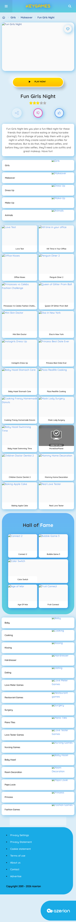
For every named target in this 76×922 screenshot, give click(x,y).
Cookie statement (20, 848)
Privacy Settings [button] (19, 835)
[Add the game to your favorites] (68, 29)
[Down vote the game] (38, 113)
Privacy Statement (21, 842)
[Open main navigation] (6, 6)
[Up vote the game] (59, 113)
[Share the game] (17, 113)
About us (15, 862)
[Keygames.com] (4, 17)
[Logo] (38, 6)
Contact (14, 869)
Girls (13, 17)
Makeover (27, 17)
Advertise (15, 876)
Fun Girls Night (45, 17)
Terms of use (17, 855)
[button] (70, 6)
